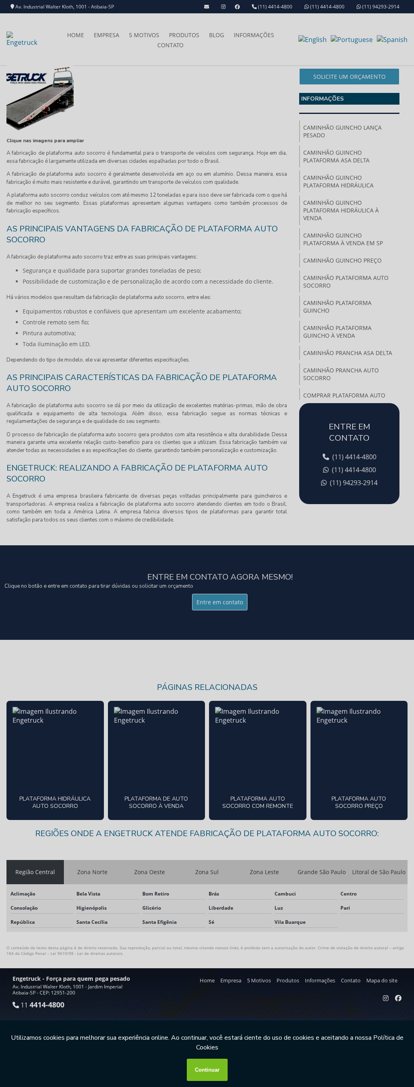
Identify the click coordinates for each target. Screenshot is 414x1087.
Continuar (207, 1070)
